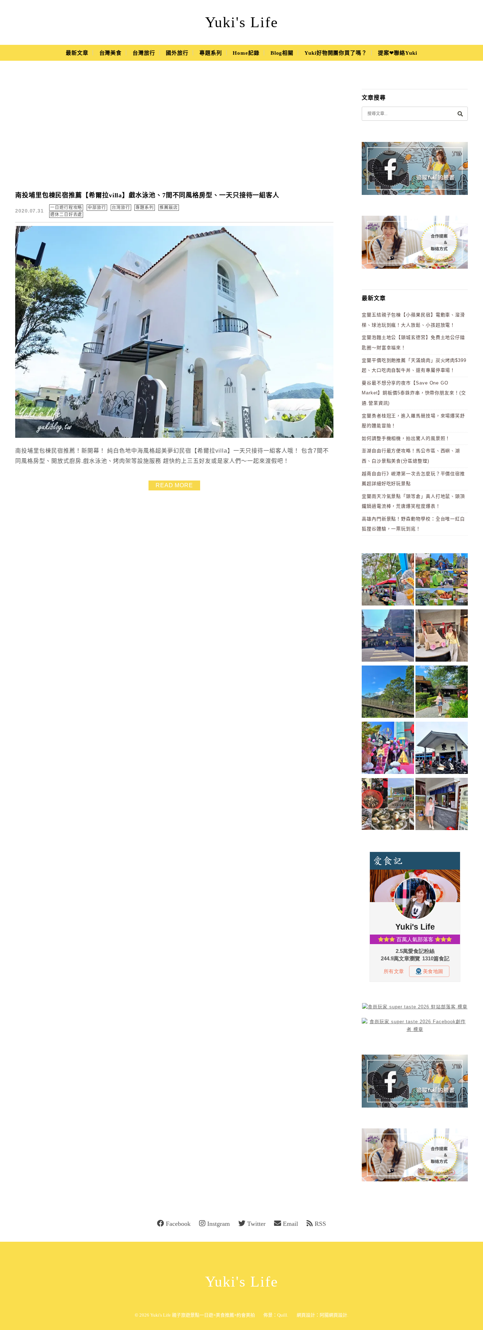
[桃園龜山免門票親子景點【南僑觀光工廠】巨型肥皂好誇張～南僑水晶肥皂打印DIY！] (441, 636)
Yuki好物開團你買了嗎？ (335, 53)
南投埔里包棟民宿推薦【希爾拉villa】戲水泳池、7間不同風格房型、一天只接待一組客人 (147, 195)
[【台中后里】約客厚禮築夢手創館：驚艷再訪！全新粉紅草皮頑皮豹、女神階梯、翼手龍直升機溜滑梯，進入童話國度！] (388, 749)
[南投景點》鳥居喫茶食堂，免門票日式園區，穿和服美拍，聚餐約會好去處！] (441, 693)
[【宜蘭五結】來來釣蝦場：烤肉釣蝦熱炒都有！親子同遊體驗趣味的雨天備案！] (441, 749)
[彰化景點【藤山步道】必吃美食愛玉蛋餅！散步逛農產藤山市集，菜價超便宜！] (388, 580)
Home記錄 (246, 53)
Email (290, 1223)
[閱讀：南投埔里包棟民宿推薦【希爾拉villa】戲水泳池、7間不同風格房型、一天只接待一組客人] (174, 436)
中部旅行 (97, 207)
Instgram (218, 1223)
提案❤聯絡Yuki (397, 53)
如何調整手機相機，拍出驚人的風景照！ (406, 438)
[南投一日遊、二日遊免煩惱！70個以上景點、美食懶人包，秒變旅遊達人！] (441, 580)
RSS (320, 1223)
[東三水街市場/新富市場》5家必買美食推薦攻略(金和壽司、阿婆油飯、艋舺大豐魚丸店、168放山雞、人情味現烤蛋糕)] (388, 636)
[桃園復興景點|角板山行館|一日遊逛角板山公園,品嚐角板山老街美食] (388, 693)
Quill (282, 1315)
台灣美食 (110, 53)
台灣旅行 (144, 53)
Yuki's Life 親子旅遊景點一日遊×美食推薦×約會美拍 (202, 1315)
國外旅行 (177, 53)
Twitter (256, 1223)
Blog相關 (281, 53)
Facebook (178, 1223)
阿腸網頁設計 (333, 1315)
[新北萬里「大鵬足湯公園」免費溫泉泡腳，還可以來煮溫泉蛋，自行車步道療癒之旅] (441, 805)
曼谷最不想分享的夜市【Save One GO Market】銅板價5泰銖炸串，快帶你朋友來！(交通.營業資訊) (414, 393)
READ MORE (174, 485)
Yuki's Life (241, 22)
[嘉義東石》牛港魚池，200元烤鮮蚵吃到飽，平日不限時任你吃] (388, 805)
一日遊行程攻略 (66, 207)
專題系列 (210, 53)
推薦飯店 (168, 207)
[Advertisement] (174, 130)
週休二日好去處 (66, 214)
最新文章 (77, 53)
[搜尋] (460, 113)
